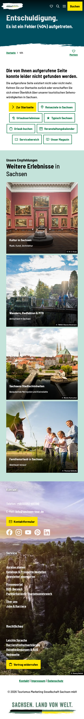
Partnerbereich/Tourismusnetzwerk (29, 593)
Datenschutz (55, 680)
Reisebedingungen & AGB (22, 649)
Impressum (38, 680)
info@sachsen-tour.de (29, 511)
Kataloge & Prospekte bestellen (26, 572)
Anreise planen (15, 567)
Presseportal (14, 584)
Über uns (11, 601)
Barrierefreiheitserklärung (23, 645)
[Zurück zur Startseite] (12, 6)
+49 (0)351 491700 (28, 503)
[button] (76, 703)
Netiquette (13, 654)
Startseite (11, 52)
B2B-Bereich (14, 589)
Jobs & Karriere (16, 606)
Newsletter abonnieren (20, 576)
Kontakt (24, 680)
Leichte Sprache (16, 640)
